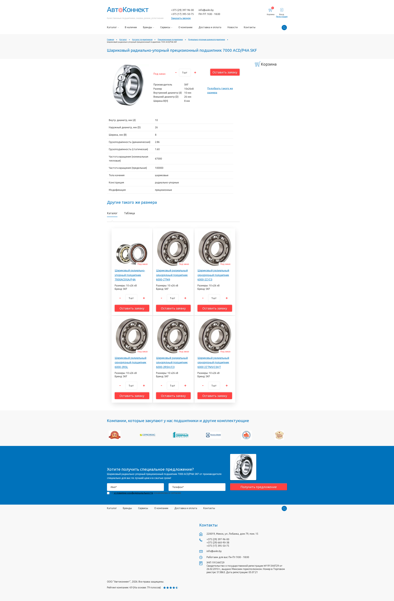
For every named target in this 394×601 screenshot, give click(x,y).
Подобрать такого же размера (220, 90)
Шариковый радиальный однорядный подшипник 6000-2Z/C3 (213, 275)
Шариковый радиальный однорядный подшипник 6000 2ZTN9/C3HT (213, 362)
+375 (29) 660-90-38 (218, 542)
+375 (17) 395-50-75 (182, 14)
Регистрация (281, 17)
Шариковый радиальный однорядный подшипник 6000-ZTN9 (172, 275)
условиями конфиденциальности (133, 493)
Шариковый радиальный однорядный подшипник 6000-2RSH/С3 (172, 362)
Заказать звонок (181, 18)
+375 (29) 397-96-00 (182, 10)
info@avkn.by (206, 10)
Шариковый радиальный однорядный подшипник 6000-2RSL (130, 362)
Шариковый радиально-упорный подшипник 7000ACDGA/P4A (130, 275)
